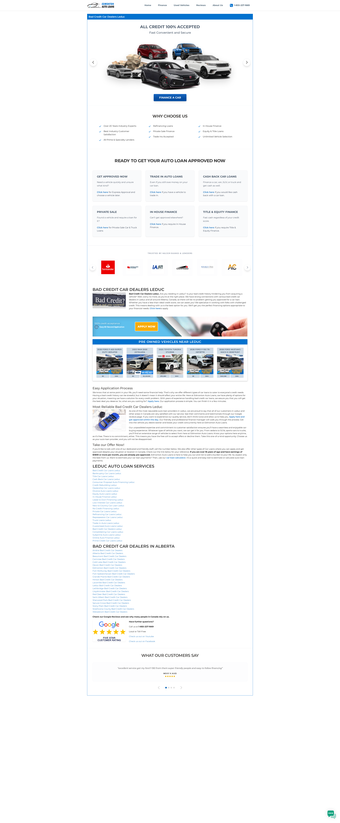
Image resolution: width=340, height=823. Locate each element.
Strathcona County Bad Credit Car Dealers (113, 609)
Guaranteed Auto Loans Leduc (108, 526)
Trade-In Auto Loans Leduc (106, 523)
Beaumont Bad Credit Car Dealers (109, 556)
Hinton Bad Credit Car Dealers (107, 579)
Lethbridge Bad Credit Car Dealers (110, 588)
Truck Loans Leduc (102, 520)
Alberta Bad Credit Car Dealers (108, 553)
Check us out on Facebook (142, 641)
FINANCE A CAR (170, 97)
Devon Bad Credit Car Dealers (107, 565)
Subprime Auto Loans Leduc (107, 535)
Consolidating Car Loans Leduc (108, 532)
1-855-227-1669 (242, 5)
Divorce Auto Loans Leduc (105, 491)
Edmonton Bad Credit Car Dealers (109, 568)
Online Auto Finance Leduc (106, 537)
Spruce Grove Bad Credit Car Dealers (111, 603)
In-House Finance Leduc (105, 497)
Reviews (201, 5)
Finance (162, 5)
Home (147, 5)
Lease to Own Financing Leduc (108, 499)
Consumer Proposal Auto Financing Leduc (114, 482)
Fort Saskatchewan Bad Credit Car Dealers (114, 574)
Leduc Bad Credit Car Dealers (107, 585)
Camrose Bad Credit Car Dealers (109, 559)
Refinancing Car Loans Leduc (107, 514)
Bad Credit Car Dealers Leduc (107, 529)
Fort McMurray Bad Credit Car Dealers (111, 571)
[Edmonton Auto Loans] (101, 5)
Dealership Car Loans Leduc (106, 488)
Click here (102, 192)
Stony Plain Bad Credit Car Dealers (110, 606)
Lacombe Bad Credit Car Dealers (109, 582)
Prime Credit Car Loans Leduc (107, 540)
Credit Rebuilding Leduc (105, 485)
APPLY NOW (146, 326)
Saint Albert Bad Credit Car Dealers (110, 597)
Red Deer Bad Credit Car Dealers (109, 594)
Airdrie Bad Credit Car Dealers (107, 550)
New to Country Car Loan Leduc (108, 505)
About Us (218, 5)
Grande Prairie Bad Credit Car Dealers (111, 576)
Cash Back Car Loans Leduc (106, 479)
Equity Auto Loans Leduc (105, 494)
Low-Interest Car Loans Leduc (107, 502)
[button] (332, 815)
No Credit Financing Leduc (106, 508)
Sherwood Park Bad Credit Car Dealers (112, 600)
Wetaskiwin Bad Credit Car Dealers (110, 612)
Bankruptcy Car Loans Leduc (107, 473)
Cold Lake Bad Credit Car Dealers (109, 562)
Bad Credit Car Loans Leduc (106, 470)
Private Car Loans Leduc (105, 511)
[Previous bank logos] (92, 267)
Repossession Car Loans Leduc (108, 517)
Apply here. (153, 401)
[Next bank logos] (247, 267)
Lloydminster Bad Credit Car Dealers (111, 591)
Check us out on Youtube (141, 636)
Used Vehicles (181, 5)
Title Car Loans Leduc (103, 476)
